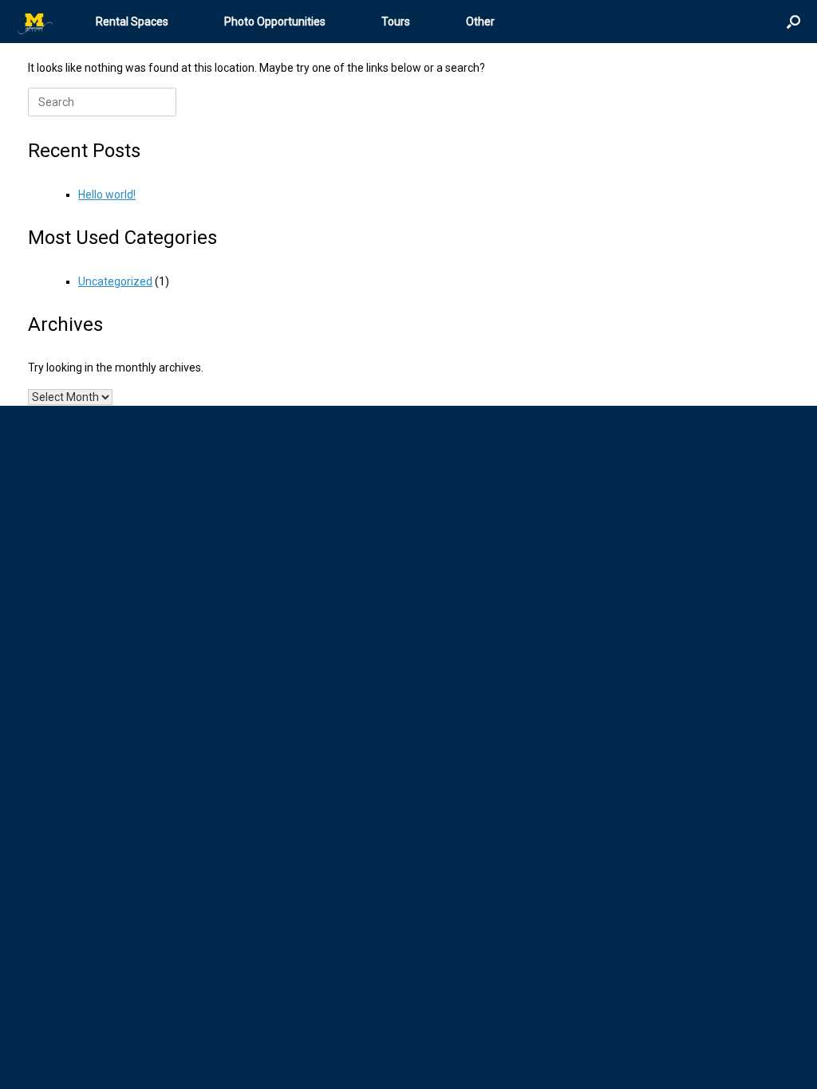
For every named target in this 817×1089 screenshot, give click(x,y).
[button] (793, 21)
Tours (395, 21)
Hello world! (107, 194)
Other (480, 21)
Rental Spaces (132, 21)
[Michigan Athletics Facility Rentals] (36, 22)
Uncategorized (115, 281)
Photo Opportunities (275, 21)
